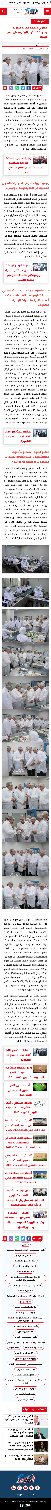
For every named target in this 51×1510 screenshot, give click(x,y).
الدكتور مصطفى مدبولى (25, 1375)
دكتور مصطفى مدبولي (17, 1342)
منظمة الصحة (25, 1271)
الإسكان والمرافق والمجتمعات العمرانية (25, 1296)
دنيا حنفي (41, 44)
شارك (36, 88)
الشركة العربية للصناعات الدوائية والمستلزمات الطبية (25, 1278)
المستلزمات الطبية (33, 1348)
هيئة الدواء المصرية (25, 1394)
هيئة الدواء (14, 1348)
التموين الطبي (34, 1285)
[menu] (47, 11)
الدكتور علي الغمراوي (25, 1255)
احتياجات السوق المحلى (26, 1388)
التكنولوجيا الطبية (25, 1331)
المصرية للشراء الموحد (25, 1261)
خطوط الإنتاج (25, 1301)
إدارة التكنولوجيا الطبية (25, 1307)
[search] (3, 11)
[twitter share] (23, 88)
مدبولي (25, 1244)
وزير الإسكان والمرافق (25, 1358)
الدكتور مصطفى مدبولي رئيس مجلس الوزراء (25, 1381)
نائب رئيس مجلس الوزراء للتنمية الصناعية (26, 1250)
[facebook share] (28, 88)
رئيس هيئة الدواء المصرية (25, 1326)
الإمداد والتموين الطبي (25, 1266)
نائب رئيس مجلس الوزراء (25, 1337)
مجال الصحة (25, 1291)
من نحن (31, 1494)
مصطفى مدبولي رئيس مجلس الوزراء (25, 1364)
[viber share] (11, 88)
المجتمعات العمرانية (25, 1369)
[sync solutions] (25, 1506)
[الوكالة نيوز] (25, 1478)
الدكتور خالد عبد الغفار (25, 1353)
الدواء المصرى (16, 1285)
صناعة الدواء (39, 1342)
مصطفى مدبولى (25, 1399)
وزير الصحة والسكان (25, 1312)
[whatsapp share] (17, 88)
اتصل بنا (20, 1494)
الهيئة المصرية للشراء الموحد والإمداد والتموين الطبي (25, 1319)
